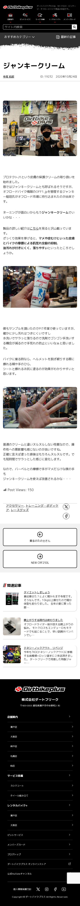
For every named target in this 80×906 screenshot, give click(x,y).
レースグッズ (20, 510)
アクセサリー (15, 506)
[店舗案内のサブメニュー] (10, 22)
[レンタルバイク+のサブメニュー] (55, 22)
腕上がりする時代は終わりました (43, 620)
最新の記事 (68, 37)
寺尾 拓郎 (8, 76)
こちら (34, 228)
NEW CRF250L (40, 562)
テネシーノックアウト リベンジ (43, 648)
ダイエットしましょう (37, 592)
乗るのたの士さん (40, 540)
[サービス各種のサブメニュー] (40, 22)
